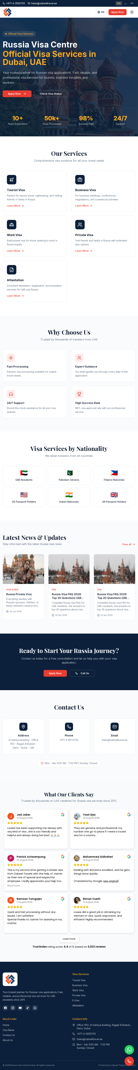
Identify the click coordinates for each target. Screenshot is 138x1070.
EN (118, 3)
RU (132, 3)
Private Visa (78, 995)
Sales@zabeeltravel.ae (89, 1039)
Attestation (78, 1005)
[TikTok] (27, 1008)
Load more (69, 939)
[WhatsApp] (35, 1008)
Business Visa (80, 985)
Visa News (8, 1030)
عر (125, 3)
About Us (8, 1040)
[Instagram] (12, 1008)
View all (127, 544)
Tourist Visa (78, 980)
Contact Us (9, 1035)
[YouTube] (20, 1008)
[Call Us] (129, 1061)
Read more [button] (13, 885)
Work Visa (78, 990)
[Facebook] (5, 1008)
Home (6, 1025)
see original (110, 881)
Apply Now (117, 12)
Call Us (85, 673)
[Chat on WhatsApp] (129, 1050)
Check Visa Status (51, 93)
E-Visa (75, 1000)
